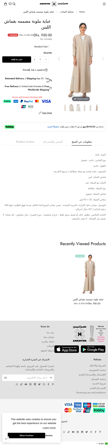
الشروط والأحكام (98, 365)
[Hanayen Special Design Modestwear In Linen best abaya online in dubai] (97, 107)
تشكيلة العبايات (67, 11)
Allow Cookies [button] (26, 435)
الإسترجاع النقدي (98, 388)
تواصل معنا (49, 337)
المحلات (50, 346)
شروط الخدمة (99, 383)
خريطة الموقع (47, 350)
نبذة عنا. (50, 332)
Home (82, 11)
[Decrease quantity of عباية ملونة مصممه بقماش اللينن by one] (46, 59)
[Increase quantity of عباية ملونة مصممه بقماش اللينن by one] (34, 59)
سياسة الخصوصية (97, 370)
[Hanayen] (54, 4)
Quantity (48, 52)
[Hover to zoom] (81, 60)
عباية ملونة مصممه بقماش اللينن (88, 299)
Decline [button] (49, 435)
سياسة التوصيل (98, 379)
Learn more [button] (49, 427)
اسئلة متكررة (47, 341)
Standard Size (40, 46)
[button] (101, 443)
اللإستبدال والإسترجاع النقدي (92, 374)
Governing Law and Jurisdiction (91, 392)
